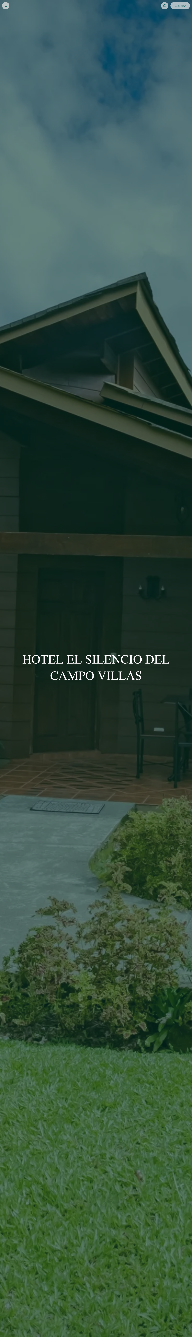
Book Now (180, 5)
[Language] (164, 5)
